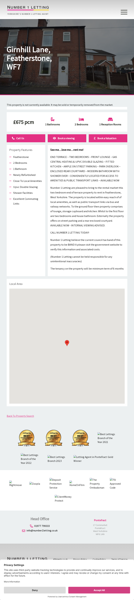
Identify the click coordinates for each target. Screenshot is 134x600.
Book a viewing (66, 138)
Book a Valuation (106, 138)
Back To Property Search (20, 416)
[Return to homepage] (28, 9)
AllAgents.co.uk (60, 559)
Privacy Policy (80, 559)
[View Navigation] (124, 12)
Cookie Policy (99, 559)
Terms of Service (119, 559)
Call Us (20, 138)
